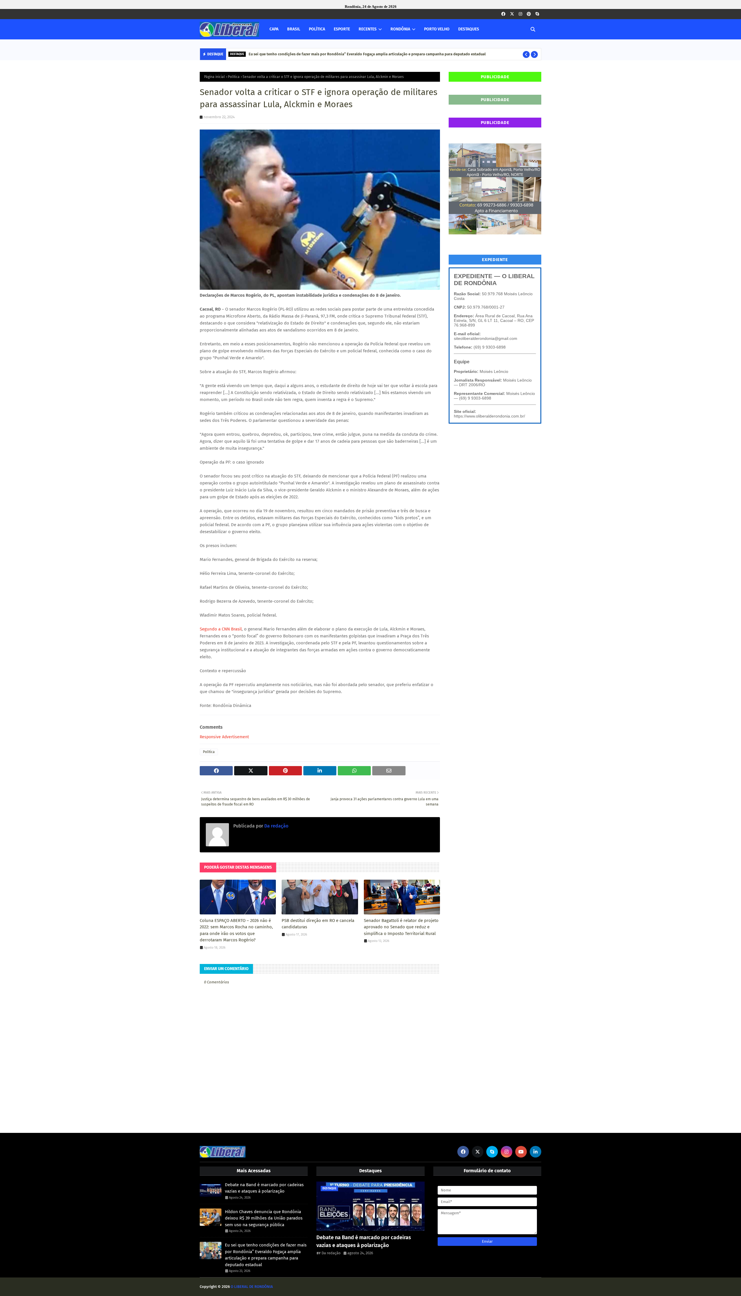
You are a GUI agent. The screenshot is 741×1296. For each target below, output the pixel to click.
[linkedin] (535, 1152)
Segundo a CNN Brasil (221, 629)
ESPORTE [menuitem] (342, 29)
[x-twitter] (512, 14)
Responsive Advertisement (224, 736)
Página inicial (214, 77)
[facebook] (503, 14)
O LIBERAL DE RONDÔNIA (252, 1286)
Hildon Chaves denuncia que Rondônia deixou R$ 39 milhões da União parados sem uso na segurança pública (263, 1218)
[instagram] (520, 14)
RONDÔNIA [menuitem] (400, 29)
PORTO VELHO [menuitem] (437, 29)
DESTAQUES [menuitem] (468, 29)
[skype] (537, 14)
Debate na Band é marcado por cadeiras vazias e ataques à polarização (264, 1188)
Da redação (275, 826)
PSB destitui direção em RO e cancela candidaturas (318, 924)
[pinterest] (528, 14)
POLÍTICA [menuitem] (317, 29)
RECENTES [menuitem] (368, 29)
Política (234, 77)
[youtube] (521, 1152)
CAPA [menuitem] (273, 29)
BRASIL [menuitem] (293, 29)
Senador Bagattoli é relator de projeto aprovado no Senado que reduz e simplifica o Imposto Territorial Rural (401, 927)
